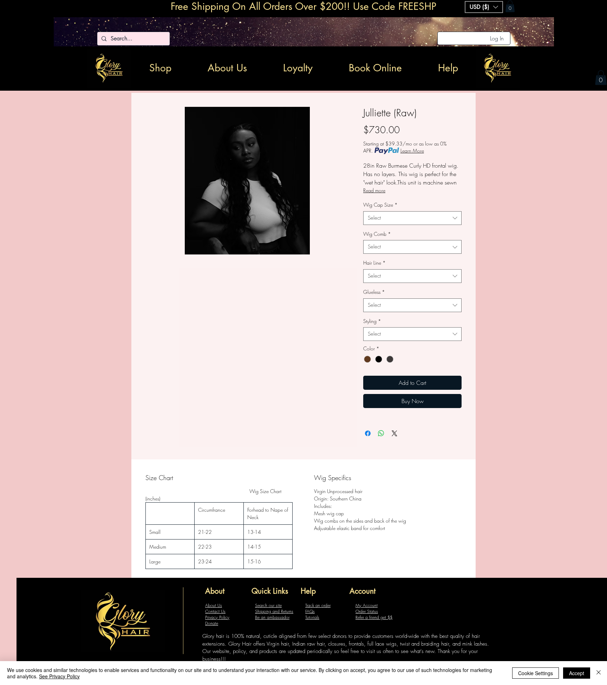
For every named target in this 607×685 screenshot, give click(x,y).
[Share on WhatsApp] (381, 433)
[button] (601, 77)
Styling (372, 321)
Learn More (412, 150)
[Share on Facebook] (368, 433)
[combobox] (412, 218)
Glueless (374, 292)
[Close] (598, 673)
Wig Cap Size (380, 204)
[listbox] (484, 7)
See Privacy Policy (59, 676)
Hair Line (374, 262)
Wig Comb (377, 234)
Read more (374, 190)
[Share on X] (394, 433)
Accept (576, 673)
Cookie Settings (535, 673)
